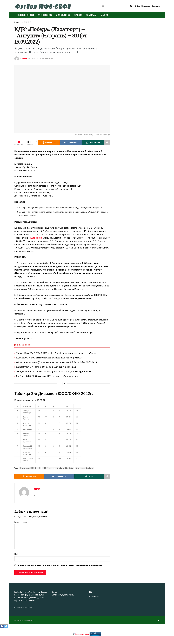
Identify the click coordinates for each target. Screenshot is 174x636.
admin (24, 59)
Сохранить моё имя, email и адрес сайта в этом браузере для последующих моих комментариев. (60, 565)
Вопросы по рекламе (23, 607)
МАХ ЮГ (78, 15)
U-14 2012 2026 (63, 15)
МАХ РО (105, 15)
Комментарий (20, 522)
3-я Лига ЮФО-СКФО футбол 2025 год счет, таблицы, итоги (47, 376)
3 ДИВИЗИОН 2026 (25, 15)
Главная (17, 22)
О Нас (137, 6)
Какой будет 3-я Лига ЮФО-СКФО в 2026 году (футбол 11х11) (47, 366)
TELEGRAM (91, 15)
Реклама (156, 6)
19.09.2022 (35, 59)
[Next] (64, 383)
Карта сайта (94, 597)
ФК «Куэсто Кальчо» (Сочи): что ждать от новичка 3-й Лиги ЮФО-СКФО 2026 (56, 362)
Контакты (145, 6)
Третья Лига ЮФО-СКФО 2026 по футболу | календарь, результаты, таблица (56, 353)
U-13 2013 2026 (45, 15)
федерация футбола (84, 468)
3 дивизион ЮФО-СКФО (30, 468)
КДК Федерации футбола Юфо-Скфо (58, 468)
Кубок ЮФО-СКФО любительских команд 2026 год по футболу (49, 357)
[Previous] (60, 383)
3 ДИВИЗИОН (27, 22)
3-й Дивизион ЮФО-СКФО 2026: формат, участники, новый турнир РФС (54, 371)
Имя (16, 554)
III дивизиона (35, 237)
